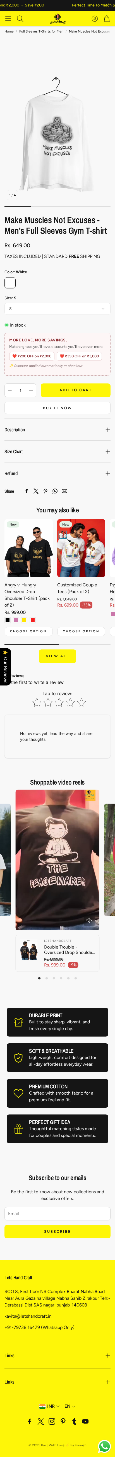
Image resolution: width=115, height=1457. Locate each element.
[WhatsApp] (55, 491)
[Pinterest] (45, 491)
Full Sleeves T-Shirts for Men (41, 31)
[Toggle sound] (89, 920)
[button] (8, 18)
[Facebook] (26, 491)
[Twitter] (36, 491)
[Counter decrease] (10, 390)
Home (9, 31)
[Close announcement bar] (109, 4)
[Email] (64, 491)
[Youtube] (85, 1421)
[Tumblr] (74, 1421)
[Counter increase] (31, 390)
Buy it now (57, 408)
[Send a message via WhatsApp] (104, 1446)
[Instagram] (52, 1421)
